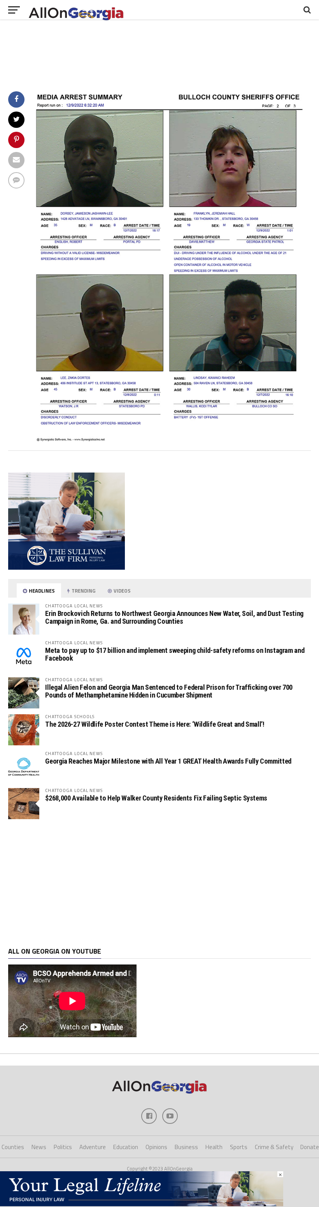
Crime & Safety (274, 1146)
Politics (63, 1146)
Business (186, 1146)
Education (125, 1146)
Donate (309, 1146)
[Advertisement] (159, 883)
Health (214, 1146)
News (39, 1146)
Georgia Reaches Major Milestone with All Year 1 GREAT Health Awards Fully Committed (168, 761)
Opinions (156, 1146)
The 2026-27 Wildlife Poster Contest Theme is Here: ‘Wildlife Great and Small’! (154, 724)
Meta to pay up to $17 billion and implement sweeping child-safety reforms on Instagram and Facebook (174, 654)
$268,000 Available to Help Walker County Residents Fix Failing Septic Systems (156, 798)
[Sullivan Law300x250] (66, 567)
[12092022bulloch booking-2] (171, 439)
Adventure (92, 1146)
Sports (238, 1146)
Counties (13, 1146)
